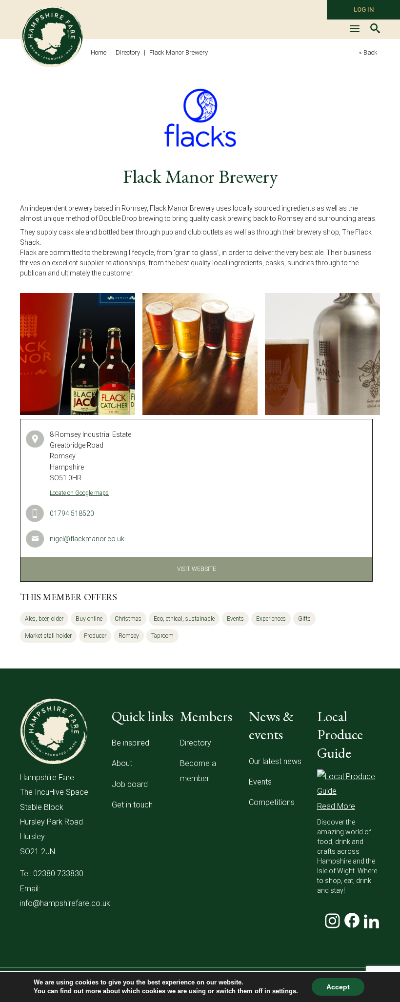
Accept (338, 987)
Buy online (89, 618)
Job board (130, 784)
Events (235, 618)
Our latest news (275, 761)
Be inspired (130, 742)
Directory (195, 742)
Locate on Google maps (79, 493)
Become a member (198, 771)
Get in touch (132, 804)
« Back (368, 52)
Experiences (271, 618)
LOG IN (364, 9)
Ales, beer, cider (44, 618)
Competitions (272, 802)
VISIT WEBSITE (196, 569)
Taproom (162, 635)
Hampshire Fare (51, 36)
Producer (95, 635)
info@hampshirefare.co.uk (65, 903)
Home (98, 52)
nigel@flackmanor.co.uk (87, 539)
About (122, 763)
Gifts (304, 618)
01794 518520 (72, 513)
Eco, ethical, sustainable (184, 618)
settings (284, 991)
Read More (336, 806)
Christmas (128, 618)
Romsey (129, 635)
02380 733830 (58, 873)
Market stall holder (48, 635)
